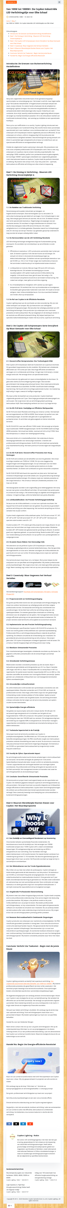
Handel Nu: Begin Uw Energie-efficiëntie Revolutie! (27, 56)
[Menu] (59, 2)
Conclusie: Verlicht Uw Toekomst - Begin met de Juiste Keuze (30, 53)
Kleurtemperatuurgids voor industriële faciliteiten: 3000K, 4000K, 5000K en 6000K (19, 1175)
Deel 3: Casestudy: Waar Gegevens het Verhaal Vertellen (29, 46)
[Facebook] (9, 1123)
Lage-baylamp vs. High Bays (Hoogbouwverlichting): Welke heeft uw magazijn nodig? (18, 1187)
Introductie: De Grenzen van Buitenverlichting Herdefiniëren (30, 34)
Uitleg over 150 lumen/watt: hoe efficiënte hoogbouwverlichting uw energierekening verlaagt (46, 1175)
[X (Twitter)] (16, 1123)
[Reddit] (30, 1123)
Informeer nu (11, 2)
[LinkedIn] (23, 1123)
